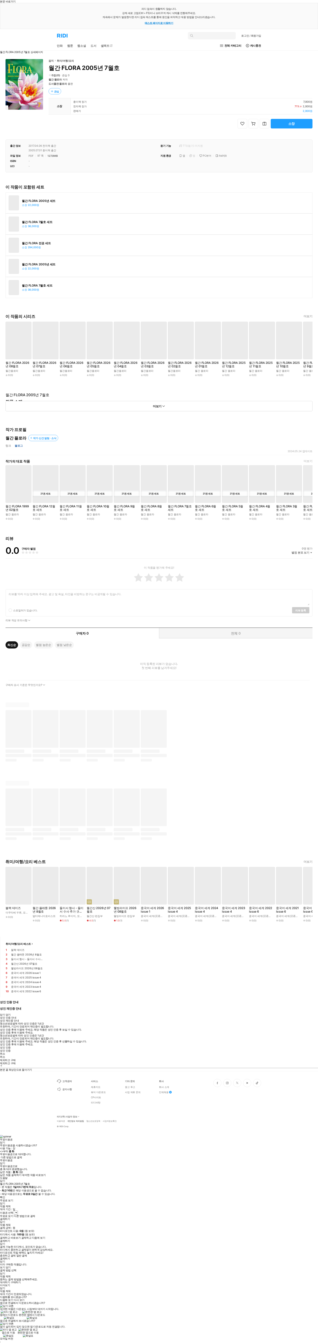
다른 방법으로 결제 (11, 1157)
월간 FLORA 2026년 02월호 (180, 364)
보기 (2, 1267)
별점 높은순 (43, 645)
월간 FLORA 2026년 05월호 (98, 364)
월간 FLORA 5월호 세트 (232, 508)
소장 (291, 124)
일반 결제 (21, 1255)
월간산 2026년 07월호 (98, 909)
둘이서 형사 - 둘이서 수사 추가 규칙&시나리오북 (71, 909)
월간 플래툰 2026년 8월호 (44, 909)
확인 (2, 1197)
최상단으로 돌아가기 (20, 1069)
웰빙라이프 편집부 (124, 916)
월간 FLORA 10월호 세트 (98, 508)
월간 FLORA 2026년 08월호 (17, 364)
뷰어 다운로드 (98, 1092)
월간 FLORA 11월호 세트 (71, 508)
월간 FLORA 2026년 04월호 (125, 364)
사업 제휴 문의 (133, 1092)
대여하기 (5, 1282)
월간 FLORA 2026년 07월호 (44, 364)
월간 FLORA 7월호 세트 (37, 222)
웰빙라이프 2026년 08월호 (125, 909)
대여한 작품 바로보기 (34, 1175)
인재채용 (163, 1092)
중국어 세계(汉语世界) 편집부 (158, 916)
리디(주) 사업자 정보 (67, 1116)
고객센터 (67, 1081)
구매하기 (16, 1282)
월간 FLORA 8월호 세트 (151, 508)
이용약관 (61, 1121)
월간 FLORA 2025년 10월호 (288, 364)
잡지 (51, 60)
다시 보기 (19, 1299)
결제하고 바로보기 (10, 1237)
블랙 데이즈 (13, 908)
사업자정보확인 (110, 1121)
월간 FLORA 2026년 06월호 (71, 364)
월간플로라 (12, 370)
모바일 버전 (6, 1338)
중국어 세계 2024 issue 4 (206, 909)
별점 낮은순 (64, 645)
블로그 (19, 445)
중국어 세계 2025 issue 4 (179, 909)
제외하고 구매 (8, 1060)
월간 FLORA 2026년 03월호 (153, 364)
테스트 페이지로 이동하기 (159, 22)
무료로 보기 (6, 1216)
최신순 (11, 645)
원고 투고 (130, 1087)
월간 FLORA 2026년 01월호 (207, 364)
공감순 (26, 645)
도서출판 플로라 (58, 83)
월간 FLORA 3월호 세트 (286, 508)
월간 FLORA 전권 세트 (36, 243)
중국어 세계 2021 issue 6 (287, 909)
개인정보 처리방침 (75, 1121)
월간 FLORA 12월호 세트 (44, 508)
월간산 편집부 (95, 916)
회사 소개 (164, 1087)
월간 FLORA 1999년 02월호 (17, 508)
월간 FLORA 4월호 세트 (259, 508)
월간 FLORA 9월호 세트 (124, 508)
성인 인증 (5, 1047)
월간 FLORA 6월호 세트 (205, 508)
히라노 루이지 (68, 916)
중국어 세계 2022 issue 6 (260, 909)
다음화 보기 (6, 1299)
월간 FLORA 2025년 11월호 (261, 364)
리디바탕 (95, 1102)
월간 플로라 (55, 79)
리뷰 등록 (300, 610)
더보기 (308, 316)
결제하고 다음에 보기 (33, 1237)
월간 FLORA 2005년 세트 (39, 201)
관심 (56, 91)
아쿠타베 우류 (14, 912)
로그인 (251, 35)
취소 (2, 1053)
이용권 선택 (6, 1212)
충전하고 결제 (8, 1255)
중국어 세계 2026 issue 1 (152, 909)
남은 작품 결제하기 (10, 1175)
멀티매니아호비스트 (44, 916)
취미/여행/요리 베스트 (18, 943)
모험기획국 (29, 912)
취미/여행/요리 (65, 60)
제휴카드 (95, 1087)
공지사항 (67, 1089)
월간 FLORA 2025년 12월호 (234, 364)
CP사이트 (96, 1097)
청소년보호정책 (93, 1121)
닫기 (8, 1267)
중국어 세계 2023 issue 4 (233, 909)
